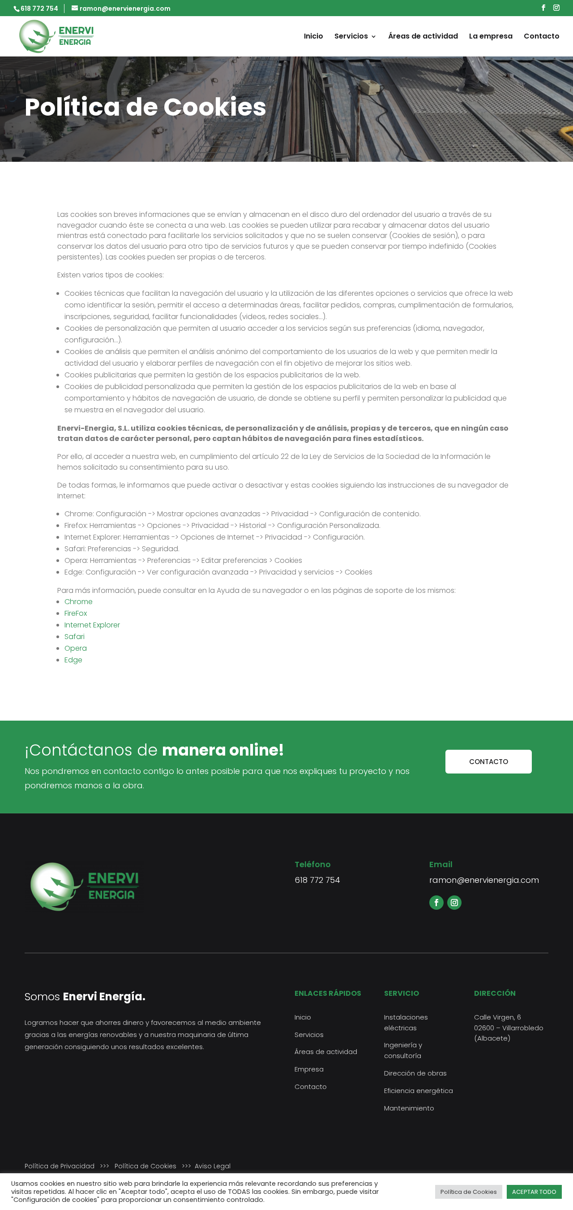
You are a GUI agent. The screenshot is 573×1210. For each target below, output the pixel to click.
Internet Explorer (92, 625)
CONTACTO (488, 761)
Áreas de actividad (423, 37)
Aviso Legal (213, 1166)
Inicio (313, 37)
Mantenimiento (409, 1108)
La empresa (491, 37)
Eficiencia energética (418, 1090)
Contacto (542, 37)
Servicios (351, 37)
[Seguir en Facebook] (436, 902)
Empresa (309, 1069)
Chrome (78, 601)
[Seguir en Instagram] (454, 902)
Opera (75, 648)
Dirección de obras (415, 1073)
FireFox (75, 613)
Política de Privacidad (59, 1166)
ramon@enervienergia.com (484, 880)
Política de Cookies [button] (468, 1192)
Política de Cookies (145, 1166)
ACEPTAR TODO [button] (534, 1192)
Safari (74, 636)
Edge (73, 660)
